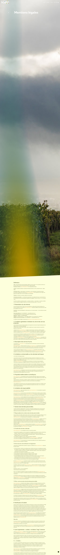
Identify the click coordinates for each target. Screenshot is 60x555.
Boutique (48, 2)
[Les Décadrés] (5, 2)
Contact (52, 2)
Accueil (44, 2)
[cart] (58, 2)
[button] (54, 2)
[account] (57, 2)
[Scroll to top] (58, 551)
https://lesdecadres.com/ (24, 286)
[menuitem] (44, 2)
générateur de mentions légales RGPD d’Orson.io (35, 319)
